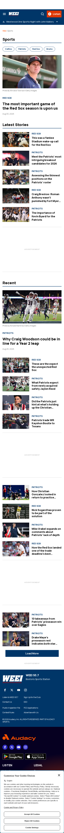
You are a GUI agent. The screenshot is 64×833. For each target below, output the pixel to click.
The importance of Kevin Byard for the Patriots (43, 216)
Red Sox (36, 49)
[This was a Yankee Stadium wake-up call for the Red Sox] (15, 139)
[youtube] (18, 690)
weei (4, 30)
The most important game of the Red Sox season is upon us (30, 106)
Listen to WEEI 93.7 (10, 697)
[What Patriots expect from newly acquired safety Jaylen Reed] (15, 383)
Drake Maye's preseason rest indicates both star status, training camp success (45, 644)
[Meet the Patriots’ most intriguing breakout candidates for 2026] (15, 158)
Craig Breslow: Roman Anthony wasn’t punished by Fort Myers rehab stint (46, 199)
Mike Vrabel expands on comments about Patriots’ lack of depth (46, 532)
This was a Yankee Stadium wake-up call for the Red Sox (45, 141)
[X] (11, 690)
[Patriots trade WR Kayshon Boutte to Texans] (15, 421)
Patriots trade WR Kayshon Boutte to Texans (43, 423)
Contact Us (7, 702)
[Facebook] (4, 690)
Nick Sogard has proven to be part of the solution (46, 513)
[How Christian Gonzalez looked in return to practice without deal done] (15, 492)
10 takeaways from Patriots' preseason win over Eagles (47, 622)
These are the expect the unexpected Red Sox (45, 367)
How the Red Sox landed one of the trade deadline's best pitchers (46, 552)
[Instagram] (25, 690)
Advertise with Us (31, 712)
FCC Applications (31, 708)
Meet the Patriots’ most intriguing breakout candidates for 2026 (46, 160)
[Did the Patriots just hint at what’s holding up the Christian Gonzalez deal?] (15, 402)
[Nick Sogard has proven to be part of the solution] (15, 511)
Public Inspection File (11, 708)
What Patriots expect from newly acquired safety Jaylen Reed (45, 386)
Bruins (49, 49)
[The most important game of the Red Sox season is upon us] (32, 71)
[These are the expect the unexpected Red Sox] (15, 365)
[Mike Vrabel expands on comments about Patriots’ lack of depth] (15, 530)
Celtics (8, 49)
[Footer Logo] (32, 737)
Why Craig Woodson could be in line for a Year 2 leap (31, 341)
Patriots (22, 49)
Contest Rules (8, 712)
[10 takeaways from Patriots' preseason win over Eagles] (15, 620)
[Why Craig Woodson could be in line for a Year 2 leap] (32, 306)
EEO (25, 702)
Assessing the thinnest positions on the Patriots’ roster (46, 179)
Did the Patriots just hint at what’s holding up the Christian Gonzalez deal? (45, 406)
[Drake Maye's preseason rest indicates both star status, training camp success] (15, 638)
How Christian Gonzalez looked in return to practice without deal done (44, 496)
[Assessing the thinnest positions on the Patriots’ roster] (15, 177)
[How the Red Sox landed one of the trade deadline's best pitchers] (15, 548)
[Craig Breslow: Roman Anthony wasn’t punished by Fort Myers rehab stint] (15, 195)
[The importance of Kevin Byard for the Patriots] (15, 214)
